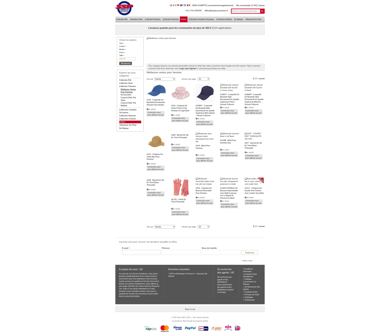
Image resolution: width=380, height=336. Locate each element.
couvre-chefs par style (128, 98)
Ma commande (243, 5)
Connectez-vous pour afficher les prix (155, 113)
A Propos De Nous (251, 295)
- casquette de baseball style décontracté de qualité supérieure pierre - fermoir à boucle (229, 99)
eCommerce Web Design (182, 321)
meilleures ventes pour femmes (128, 90)
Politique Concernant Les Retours (249, 281)
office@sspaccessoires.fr (216, 10)
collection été (122, 19)
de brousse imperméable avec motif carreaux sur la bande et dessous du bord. (229, 193)
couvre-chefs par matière (128, 104)
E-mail (126, 248)
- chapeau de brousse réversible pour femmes (204, 190)
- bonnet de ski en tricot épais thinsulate (253, 145)
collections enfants (224, 19)
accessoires (126, 95)
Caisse (261, 5)
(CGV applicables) (221, 28)
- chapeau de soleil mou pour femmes (155, 156)
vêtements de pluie (253, 19)
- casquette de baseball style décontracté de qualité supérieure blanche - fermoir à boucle (254, 99)
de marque (238, 19)
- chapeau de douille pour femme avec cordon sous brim (254, 190)
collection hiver (136, 19)
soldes (183, 19)
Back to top (190, 309)
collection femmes (152, 19)
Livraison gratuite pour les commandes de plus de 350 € (180, 28)
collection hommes (171, 19)
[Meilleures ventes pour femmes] (206, 38)
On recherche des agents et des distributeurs (224, 279)
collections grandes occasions (201, 19)
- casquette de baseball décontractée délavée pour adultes (156, 102)
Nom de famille (209, 248)
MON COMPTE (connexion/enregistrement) (212, 5)
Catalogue (249, 297)
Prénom (166, 248)
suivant (261, 78)
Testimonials (250, 300)
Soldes (122, 122)
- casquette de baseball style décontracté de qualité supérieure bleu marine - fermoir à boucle (205, 111)
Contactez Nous (251, 292)
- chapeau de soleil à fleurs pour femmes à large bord (180, 108)
